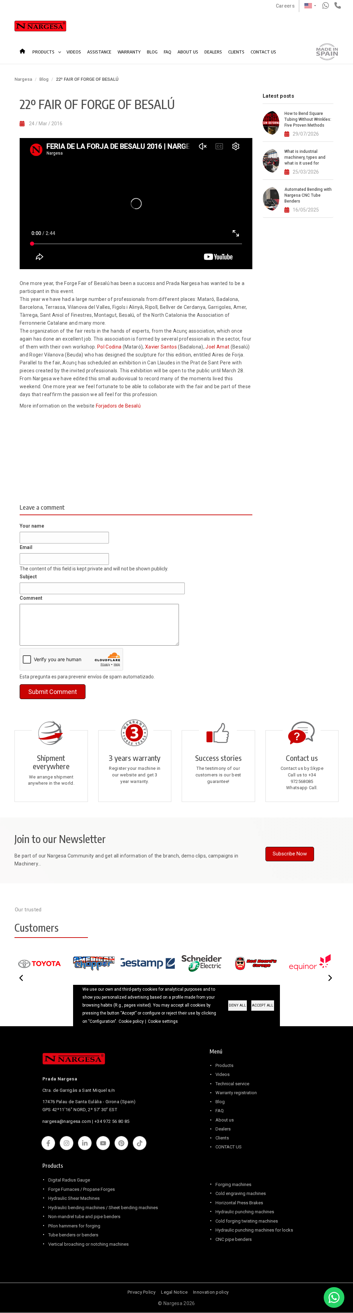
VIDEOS (74, 52)
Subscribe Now (290, 854)
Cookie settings (163, 1021)
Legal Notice (174, 1292)
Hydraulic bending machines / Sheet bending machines (103, 1207)
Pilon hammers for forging (74, 1225)
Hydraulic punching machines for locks (254, 1230)
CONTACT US (263, 52)
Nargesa (23, 79)
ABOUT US (188, 52)
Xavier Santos (161, 347)
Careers (285, 6)
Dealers (223, 1128)
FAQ (167, 52)
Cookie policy (131, 1021)
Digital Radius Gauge (69, 1180)
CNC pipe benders (233, 1239)
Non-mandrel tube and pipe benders (84, 1216)
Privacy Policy (141, 1292)
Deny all (237, 1005)
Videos (222, 1074)
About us (224, 1120)
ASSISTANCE (99, 52)
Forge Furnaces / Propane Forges (81, 1189)
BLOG (152, 52)
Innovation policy (211, 1292)
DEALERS (213, 52)
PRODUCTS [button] (44, 52)
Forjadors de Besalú (118, 406)
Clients (222, 1137)
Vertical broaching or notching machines (88, 1244)
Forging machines (233, 1184)
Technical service (232, 1083)
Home (24, 48)
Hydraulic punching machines (244, 1211)
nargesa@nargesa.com (66, 1121)
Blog (44, 79)
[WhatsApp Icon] (334, 1297)
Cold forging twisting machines (246, 1221)
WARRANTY (129, 52)
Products (224, 1065)
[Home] (40, 28)
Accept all (262, 1005)
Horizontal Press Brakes (239, 1202)
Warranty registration (236, 1092)
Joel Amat (217, 347)
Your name (32, 526)
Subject (28, 576)
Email (26, 547)
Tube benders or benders (73, 1234)
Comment (31, 598)
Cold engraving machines (240, 1193)
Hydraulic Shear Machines (74, 1198)
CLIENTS (236, 52)
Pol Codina (109, 347)
